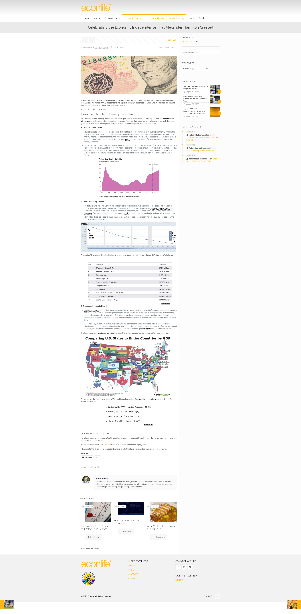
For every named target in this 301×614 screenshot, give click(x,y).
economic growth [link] (97, 440)
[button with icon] (178, 567)
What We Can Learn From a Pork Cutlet (161, 527)
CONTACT (132, 578)
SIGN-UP (179, 580)
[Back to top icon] (217, 596)
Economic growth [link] (91, 310)
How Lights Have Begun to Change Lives (128, 522)
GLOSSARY (133, 574)
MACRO (131, 566)
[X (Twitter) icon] (206, 596)
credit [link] (127, 139)
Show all (172, 40)
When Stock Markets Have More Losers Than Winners (202, 137)
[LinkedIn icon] (209, 596)
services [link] (110, 333)
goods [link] (100, 333)
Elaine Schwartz (101, 47)
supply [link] (126, 213)
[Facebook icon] (204, 596)
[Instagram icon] (211, 596)
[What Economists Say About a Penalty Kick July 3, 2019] (7, 604)
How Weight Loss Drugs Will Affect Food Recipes (94, 527)
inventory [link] (88, 213)
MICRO (131, 570)
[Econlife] (96, 7)
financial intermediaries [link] (160, 208)
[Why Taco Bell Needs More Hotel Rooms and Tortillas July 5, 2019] (294, 604)
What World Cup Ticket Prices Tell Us (201, 150)
